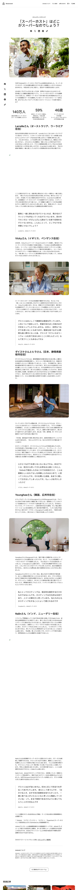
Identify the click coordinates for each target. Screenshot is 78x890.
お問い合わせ (62, 3)
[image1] (39, 57)
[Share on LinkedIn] (39, 31)
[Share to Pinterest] (43, 31)
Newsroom (9, 3)
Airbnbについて (46, 3)
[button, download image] (65, 41)
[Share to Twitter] (35, 31)
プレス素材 (54, 3)
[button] (68, 3)
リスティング (42, 17)
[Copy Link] (47, 31)
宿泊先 (49, 840)
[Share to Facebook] (31, 31)
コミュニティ (35, 17)
